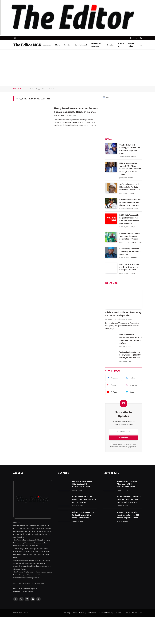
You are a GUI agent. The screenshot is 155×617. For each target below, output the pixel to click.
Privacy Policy (131, 45)
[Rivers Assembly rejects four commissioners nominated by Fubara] (111, 237)
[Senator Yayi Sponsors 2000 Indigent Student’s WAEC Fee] (111, 252)
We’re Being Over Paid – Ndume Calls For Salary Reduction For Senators (129, 187)
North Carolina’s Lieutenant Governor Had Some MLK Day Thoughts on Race (130, 338)
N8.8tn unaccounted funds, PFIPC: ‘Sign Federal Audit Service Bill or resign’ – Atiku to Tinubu (130, 169)
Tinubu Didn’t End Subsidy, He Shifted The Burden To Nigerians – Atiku (129, 149)
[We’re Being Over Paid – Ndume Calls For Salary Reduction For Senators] (111, 188)
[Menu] (15, 38)
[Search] (141, 38)
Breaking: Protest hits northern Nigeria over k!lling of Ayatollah (129, 267)
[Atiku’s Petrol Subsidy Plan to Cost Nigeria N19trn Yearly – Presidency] (64, 516)
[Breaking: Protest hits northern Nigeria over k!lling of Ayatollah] (111, 268)
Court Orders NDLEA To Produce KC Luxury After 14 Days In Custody (84, 499)
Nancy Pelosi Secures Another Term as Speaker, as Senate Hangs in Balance (76, 110)
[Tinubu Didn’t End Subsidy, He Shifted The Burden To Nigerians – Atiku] (111, 148)
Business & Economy (96, 45)
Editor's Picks (136, 242)
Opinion (110, 45)
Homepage (46, 45)
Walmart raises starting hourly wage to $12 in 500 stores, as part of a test (130, 355)
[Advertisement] (77, 68)
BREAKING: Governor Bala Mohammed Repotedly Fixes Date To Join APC (130, 202)
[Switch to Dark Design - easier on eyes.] (140, 45)
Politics (67, 45)
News (57, 45)
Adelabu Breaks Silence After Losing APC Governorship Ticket (123, 314)
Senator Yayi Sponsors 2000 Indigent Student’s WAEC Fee (130, 251)
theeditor (60, 116)
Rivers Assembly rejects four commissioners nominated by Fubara (129, 236)
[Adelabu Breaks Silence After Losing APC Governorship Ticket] (123, 298)
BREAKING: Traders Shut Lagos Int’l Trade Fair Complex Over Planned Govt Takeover (129, 219)
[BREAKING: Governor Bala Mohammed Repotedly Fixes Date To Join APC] (111, 203)
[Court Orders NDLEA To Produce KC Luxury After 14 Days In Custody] (64, 500)
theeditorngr (113, 319)
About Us (121, 45)
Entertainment (81, 45)
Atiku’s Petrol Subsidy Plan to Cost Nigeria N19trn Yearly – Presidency (84, 515)
